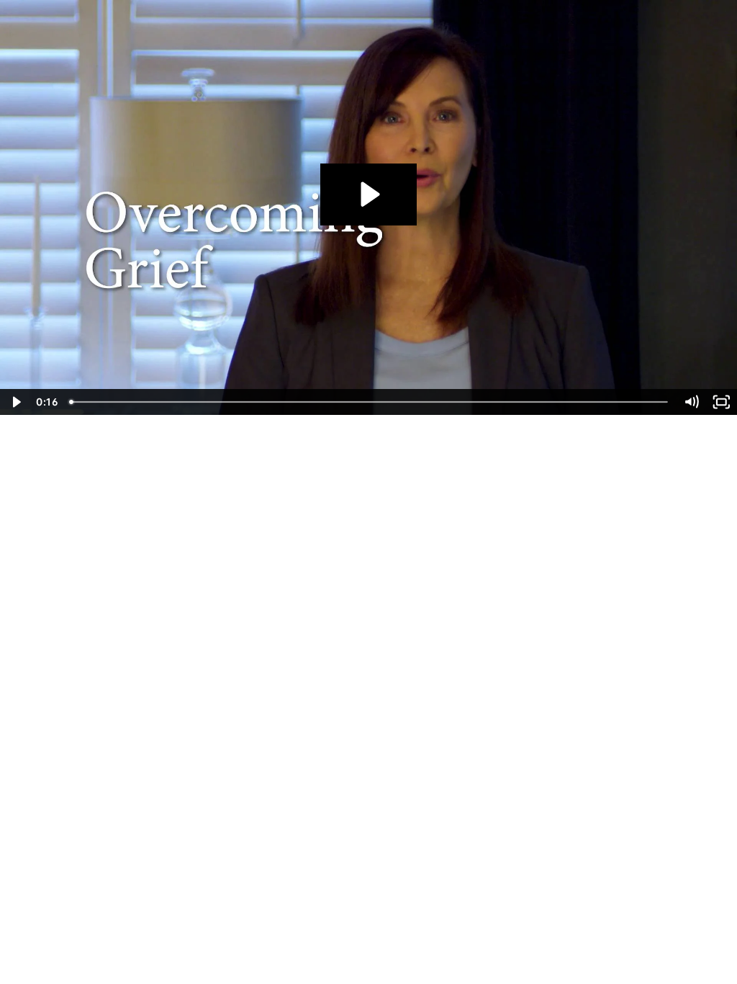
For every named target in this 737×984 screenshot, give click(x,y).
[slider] (369, 402)
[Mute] (691, 402)
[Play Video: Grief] (368, 194)
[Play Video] (15, 402)
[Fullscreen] (721, 402)
